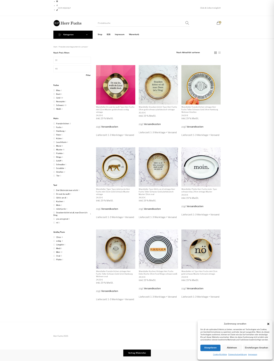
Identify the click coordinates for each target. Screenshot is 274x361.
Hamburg (60, 131)
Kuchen (59, 201)
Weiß (58, 109)
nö (57, 222)
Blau (58, 90)
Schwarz (60, 105)
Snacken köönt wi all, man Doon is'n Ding (70, 213)
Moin (58, 205)
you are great (62, 219)
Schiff (58, 161)
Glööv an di (61, 198)
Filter (88, 75)
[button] (268, 323)
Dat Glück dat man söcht (67, 190)
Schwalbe (60, 164)
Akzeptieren (210, 348)
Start (55, 47)
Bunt (58, 94)
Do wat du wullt (63, 194)
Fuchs (59, 127)
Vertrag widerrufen (137, 353)
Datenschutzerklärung (237, 354)
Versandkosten (109, 126)
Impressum (252, 354)
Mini (58, 252)
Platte (59, 259)
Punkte (59, 153)
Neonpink (60, 101)
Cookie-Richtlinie (220, 354)
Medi (58, 248)
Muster (59, 149)
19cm (58, 237)
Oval (58, 256)
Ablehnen (232, 348)
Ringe (59, 157)
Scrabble (60, 168)
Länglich (60, 244)
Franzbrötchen (62, 123)
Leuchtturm (61, 142)
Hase (58, 135)
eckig (58, 241)
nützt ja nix (61, 209)
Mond (58, 146)
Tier (58, 175)
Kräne (59, 138)
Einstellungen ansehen (256, 348)
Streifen (59, 172)
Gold (58, 98)
